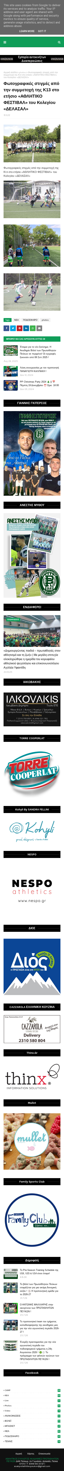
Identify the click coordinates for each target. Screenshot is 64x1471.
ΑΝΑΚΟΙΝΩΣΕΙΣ (32, 1416)
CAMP (32, 1390)
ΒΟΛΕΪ (32, 1421)
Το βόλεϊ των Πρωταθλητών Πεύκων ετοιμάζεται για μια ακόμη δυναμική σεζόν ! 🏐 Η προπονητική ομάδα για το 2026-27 (39, 1289)
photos (22, 72)
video (32, 1411)
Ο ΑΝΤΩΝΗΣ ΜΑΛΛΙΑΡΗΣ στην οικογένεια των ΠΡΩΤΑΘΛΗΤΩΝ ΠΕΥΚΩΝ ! (37, 1308)
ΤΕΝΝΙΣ (32, 1441)
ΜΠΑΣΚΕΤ (32, 1426)
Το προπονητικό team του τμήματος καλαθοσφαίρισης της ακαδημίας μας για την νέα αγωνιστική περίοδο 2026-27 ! (39, 1326)
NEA (32, 1395)
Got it (42, 31)
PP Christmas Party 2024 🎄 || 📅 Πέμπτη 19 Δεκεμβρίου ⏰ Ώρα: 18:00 (39, 383)
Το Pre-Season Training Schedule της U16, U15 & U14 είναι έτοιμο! (39, 1272)
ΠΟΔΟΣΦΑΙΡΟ (30, 320)
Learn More (26, 31)
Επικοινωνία (44, 1453)
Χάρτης (30, 1453)
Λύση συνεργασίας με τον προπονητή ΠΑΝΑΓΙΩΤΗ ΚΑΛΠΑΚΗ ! (39, 369)
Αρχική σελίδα (10, 72)
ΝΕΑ (16, 320)
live (32, 1400)
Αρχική (18, 1453)
